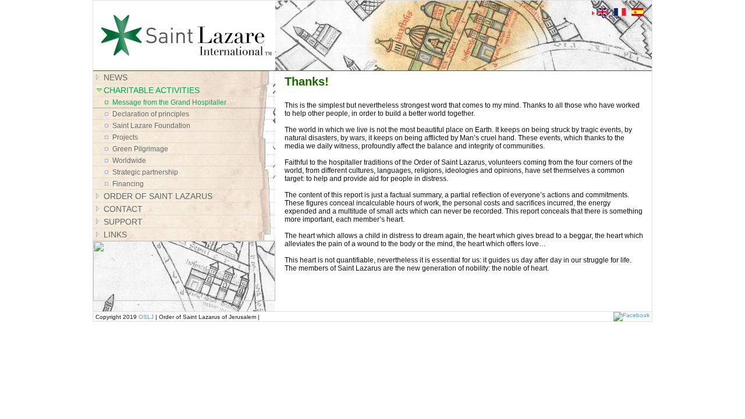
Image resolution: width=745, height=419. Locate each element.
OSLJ (146, 317)
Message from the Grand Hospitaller (169, 102)
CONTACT (123, 209)
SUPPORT (123, 221)
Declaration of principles (150, 114)
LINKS (115, 234)
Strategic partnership (145, 172)
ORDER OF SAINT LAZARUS (158, 196)
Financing (128, 184)
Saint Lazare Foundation (151, 126)
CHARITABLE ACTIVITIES (152, 90)
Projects (125, 137)
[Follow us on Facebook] (631, 315)
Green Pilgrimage (140, 149)
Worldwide (129, 161)
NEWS (115, 77)
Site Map (293, 8)
